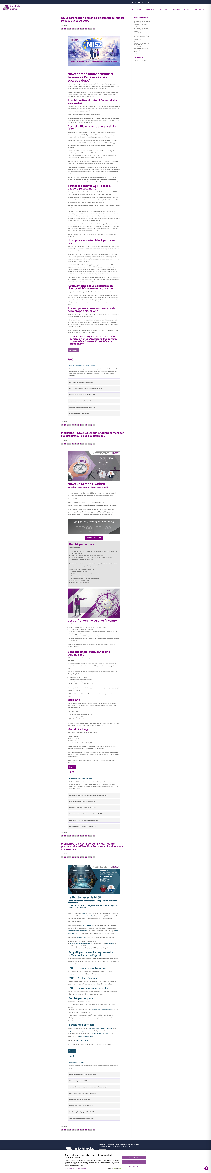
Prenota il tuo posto (94, 538)
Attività (139, 9)
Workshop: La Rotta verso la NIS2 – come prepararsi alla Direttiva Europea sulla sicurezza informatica (92, 846)
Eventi (161, 9)
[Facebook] (145, 2)
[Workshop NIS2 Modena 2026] (94, 480)
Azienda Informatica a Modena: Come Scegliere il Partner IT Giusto (142, 50)
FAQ (195, 9)
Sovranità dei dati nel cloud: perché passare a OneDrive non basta (142, 36)
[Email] (139, 2)
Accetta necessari (134, 1162)
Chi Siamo (186, 9)
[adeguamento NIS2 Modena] (94, 65)
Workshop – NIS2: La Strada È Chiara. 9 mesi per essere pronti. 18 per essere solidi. (92, 434)
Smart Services (151, 9)
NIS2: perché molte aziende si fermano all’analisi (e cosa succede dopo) (92, 19)
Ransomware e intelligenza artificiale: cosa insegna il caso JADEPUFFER (141, 43)
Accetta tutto (134, 1157)
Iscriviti (72, 767)
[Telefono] (135, 2)
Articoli (167, 9)
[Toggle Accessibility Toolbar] (206, 1168)
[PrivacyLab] (117, 1168)
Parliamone (73, 350)
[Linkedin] (142, 2)
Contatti (202, 9)
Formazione (176, 9)
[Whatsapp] (132, 2)
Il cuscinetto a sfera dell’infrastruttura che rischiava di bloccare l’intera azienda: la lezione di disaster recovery (142, 22)
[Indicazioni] (148, 2)
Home (133, 9)
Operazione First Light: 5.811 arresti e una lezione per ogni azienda (141, 29)
